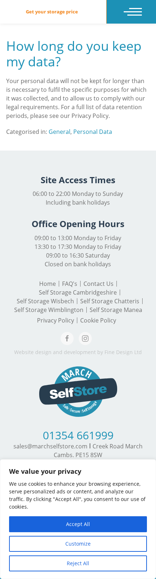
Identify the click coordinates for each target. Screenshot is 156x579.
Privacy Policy (55, 320)
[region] (78, 519)
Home (47, 284)
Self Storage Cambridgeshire (78, 292)
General (59, 132)
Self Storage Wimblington (48, 310)
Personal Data (92, 132)
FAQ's (69, 284)
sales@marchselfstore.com (50, 446)
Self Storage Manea (116, 310)
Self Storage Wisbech (45, 301)
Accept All (78, 524)
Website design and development (55, 352)
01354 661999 (78, 435)
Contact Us (98, 284)
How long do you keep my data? (73, 53)
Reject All (78, 563)
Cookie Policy (98, 320)
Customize (78, 543)
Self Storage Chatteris (109, 301)
